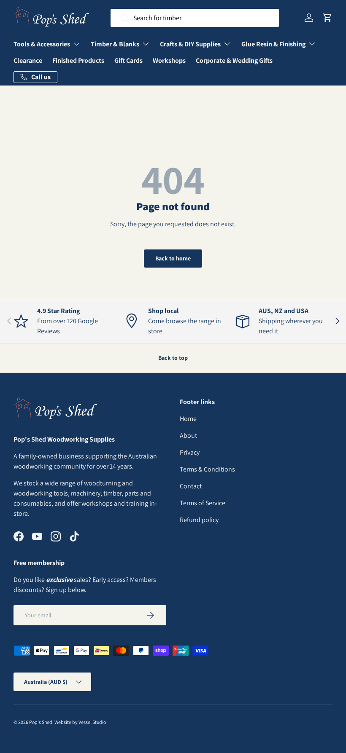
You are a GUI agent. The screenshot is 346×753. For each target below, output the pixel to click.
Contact (191, 486)
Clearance (28, 60)
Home (188, 418)
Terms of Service (202, 502)
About (188, 435)
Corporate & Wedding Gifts (234, 60)
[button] (327, 17)
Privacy (190, 452)
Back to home (173, 258)
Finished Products (78, 60)
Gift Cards (128, 60)
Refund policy (199, 519)
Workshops (169, 60)
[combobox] (195, 18)
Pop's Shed (40, 722)
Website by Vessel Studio (80, 722)
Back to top (173, 358)
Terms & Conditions (207, 469)
